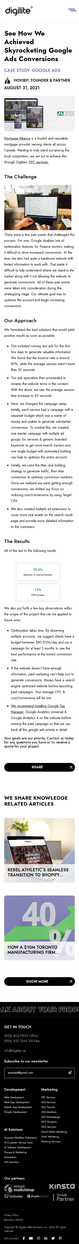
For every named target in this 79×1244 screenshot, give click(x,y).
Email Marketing (50, 1137)
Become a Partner (13, 1220)
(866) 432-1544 (15, 1040)
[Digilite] (19, 11)
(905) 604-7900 (16, 1035)
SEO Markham (49, 1112)
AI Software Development (17, 1147)
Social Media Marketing (54, 1132)
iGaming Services (50, 1141)
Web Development (14, 1097)
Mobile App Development (18, 1107)
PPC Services (48, 1097)
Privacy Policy (11, 1215)
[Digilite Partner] (19, 1188)
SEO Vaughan (49, 1122)
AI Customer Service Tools (18, 1143)
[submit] (70, 1072)
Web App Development (17, 1102)
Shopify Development (15, 1112)
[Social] (26, 1238)
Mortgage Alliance (17, 138)
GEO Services (48, 1127)
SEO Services (48, 1102)
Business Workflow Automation (20, 1138)
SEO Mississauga (50, 1117)
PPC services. (39, 162)
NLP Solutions (11, 1162)
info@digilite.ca (14, 1050)
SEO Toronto (48, 1107)
